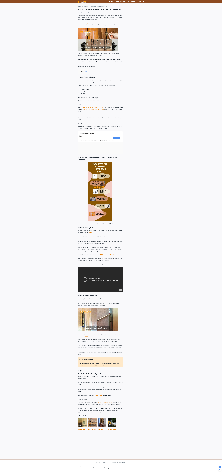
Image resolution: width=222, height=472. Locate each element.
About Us (111, 1)
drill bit (86, 336)
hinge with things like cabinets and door (94, 109)
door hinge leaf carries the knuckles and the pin (91, 107)
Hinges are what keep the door (105, 402)
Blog (128, 1)
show (86, 71)
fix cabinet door (98, 395)
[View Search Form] (143, 2)
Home (139, 1)
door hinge (86, 23)
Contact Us (133, 1)
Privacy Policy (122, 462)
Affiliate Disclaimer (120, 1)
